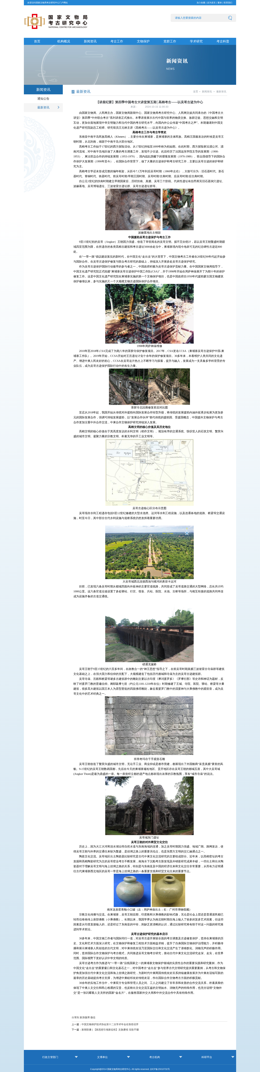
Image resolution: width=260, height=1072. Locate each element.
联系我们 (228, 2)
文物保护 (143, 41)
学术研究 (196, 41)
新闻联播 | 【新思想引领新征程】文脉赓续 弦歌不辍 (110, 1029)
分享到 (75, 1017)
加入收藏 (201, 2)
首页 (37, 41)
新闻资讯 (90, 41)
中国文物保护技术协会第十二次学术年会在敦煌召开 (110, 1024)
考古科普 (222, 41)
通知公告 (43, 98)
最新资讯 (43, 107)
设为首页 (211, 2)
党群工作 (169, 41)
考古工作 (116, 41)
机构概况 (63, 41)
